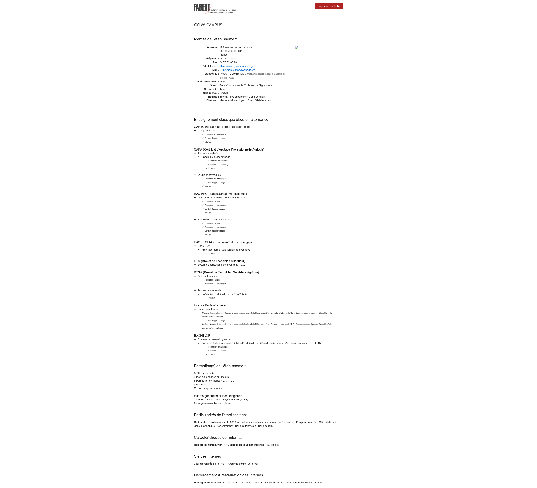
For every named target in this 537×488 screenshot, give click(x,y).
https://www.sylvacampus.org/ (236, 66)
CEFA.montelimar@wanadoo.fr (237, 69)
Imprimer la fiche (329, 6)
